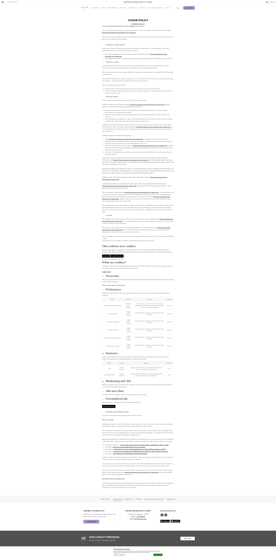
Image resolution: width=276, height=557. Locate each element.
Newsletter (171, 499)
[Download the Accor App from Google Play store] (165, 521)
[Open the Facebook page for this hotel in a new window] (162, 514)
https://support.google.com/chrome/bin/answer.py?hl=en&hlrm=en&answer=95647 (140, 449)
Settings (116, 554)
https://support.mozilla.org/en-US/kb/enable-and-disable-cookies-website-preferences (141, 451)
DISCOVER (142, 7)
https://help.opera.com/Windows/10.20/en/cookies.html (130, 454)
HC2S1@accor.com (140, 519)
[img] (84, 8)
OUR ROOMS (95, 7)
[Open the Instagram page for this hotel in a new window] (165, 514)
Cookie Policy (106, 272)
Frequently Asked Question (154, 499)
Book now (189, 8)
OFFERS (103, 7)
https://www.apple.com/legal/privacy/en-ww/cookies (129, 447)
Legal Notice (105, 499)
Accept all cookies (158, 554)
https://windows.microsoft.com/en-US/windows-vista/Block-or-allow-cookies (144, 445)
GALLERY (166, 7)
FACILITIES (123, 7)
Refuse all (122, 554)
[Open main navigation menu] (178, 7)
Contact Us (129, 499)
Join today (187, 538)
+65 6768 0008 (140, 516)
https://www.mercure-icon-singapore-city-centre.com (119, 33)
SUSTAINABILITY (132, 7)
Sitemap (139, 499)
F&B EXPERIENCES (112, 7)
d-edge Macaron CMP (112, 259)
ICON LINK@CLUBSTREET (155, 7)
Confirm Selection (109, 406)
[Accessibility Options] (3, 2)
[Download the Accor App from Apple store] (175, 521)
